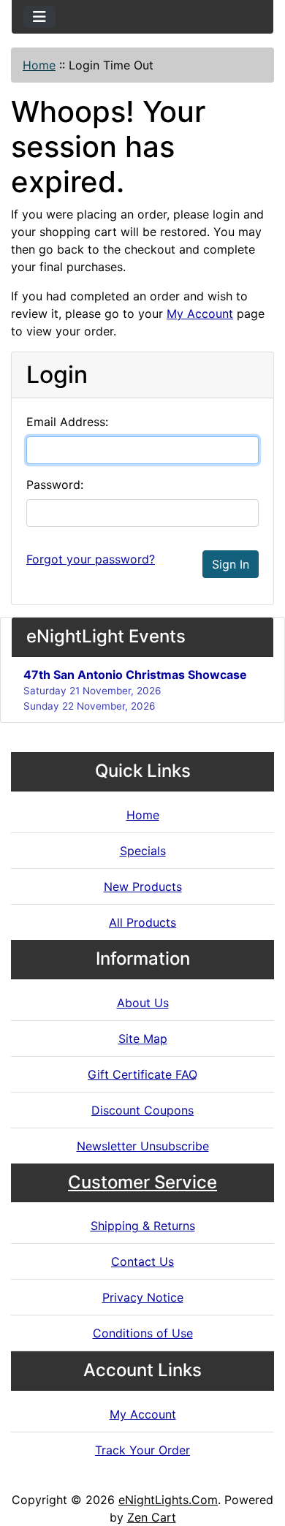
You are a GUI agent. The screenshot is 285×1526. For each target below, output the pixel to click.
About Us (143, 1002)
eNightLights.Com (168, 1499)
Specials (143, 850)
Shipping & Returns (143, 1225)
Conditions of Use (143, 1333)
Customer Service (142, 1182)
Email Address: (67, 421)
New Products (143, 886)
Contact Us (142, 1261)
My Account (200, 313)
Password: (54, 484)
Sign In (230, 564)
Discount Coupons (142, 1110)
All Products (142, 922)
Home (39, 65)
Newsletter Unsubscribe (143, 1146)
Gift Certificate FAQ (142, 1074)
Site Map (142, 1038)
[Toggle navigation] (39, 17)
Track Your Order (142, 1450)
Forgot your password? (90, 559)
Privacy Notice (142, 1297)
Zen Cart (151, 1517)
